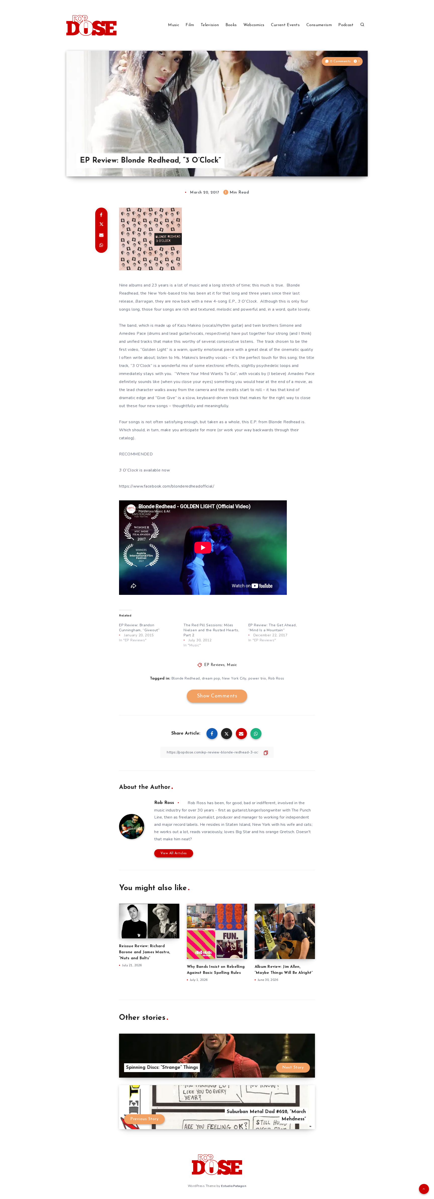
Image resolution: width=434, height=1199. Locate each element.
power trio (257, 678)
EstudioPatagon (233, 1186)
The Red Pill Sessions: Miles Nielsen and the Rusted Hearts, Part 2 (211, 630)
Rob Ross (276, 678)
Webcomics (253, 25)
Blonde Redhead (186, 678)
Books (231, 25)
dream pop (211, 678)
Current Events (285, 25)
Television (210, 25)
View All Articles (173, 853)
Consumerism (319, 25)
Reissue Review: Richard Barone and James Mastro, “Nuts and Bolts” (144, 952)
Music (173, 25)
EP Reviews (214, 665)
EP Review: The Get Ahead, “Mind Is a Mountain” (272, 628)
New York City (234, 678)
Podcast (345, 25)
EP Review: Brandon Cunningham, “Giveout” (139, 628)
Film (190, 25)
